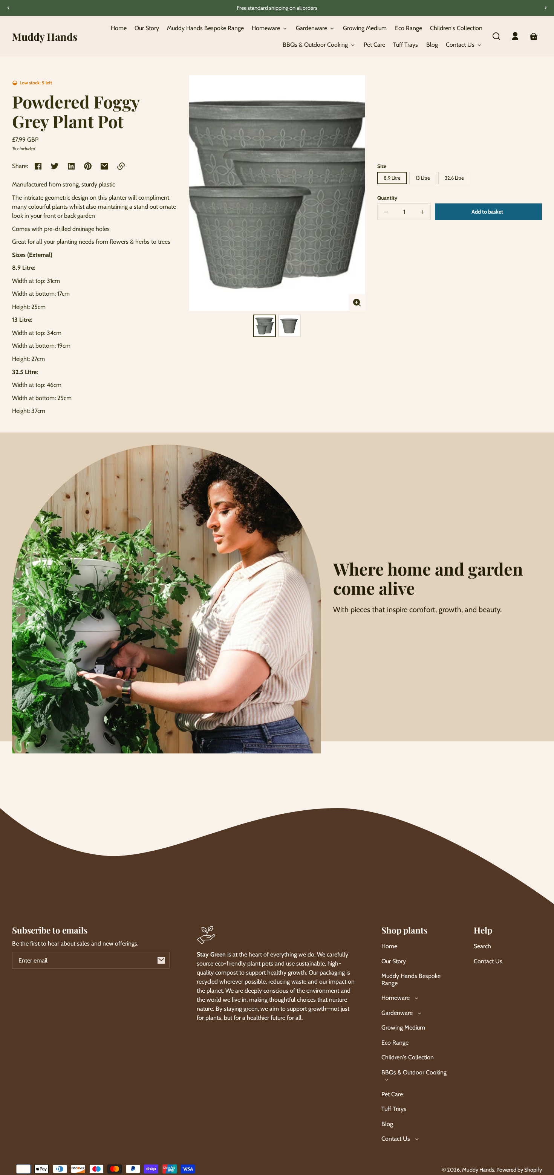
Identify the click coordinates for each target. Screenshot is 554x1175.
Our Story (393, 961)
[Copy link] (121, 166)
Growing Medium (403, 1027)
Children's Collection (407, 1057)
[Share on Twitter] (54, 166)
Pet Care (392, 1094)
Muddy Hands (478, 1169)
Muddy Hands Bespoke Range (411, 979)
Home (389, 946)
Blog (387, 1124)
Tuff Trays (393, 1108)
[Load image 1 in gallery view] (264, 326)
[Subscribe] (161, 960)
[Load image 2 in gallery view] (289, 326)
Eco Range (395, 1042)
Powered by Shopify (519, 1169)
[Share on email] (104, 166)
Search (482, 946)
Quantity (387, 198)
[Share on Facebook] (38, 166)
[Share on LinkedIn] (71, 166)
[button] (496, 36)
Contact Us (488, 961)
